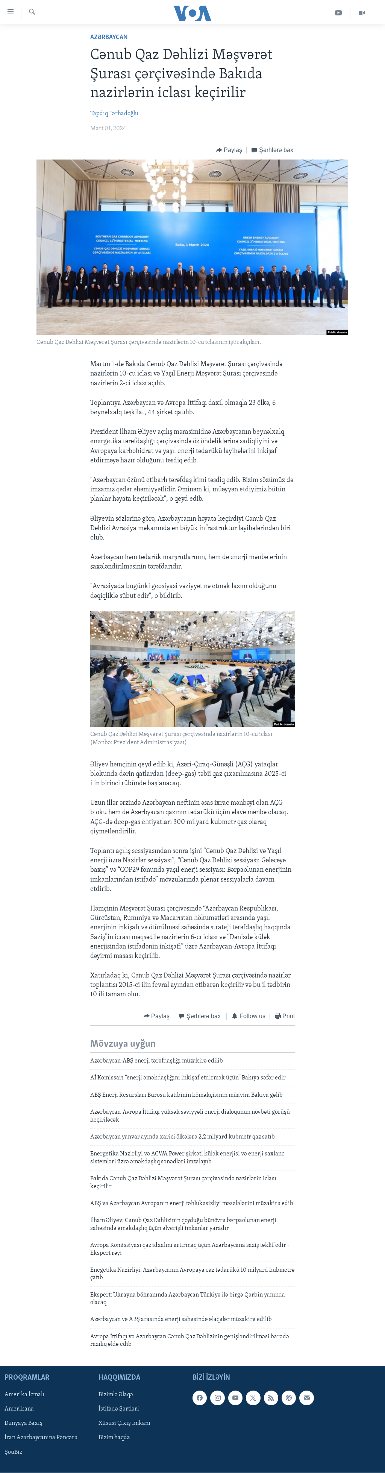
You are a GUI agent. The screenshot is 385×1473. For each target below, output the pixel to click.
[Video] (361, 13)
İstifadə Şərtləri (119, 1409)
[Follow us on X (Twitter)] (253, 1398)
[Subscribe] (306, 1398)
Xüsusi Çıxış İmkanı (124, 1423)
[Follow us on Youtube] (235, 1398)
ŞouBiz (13, 1452)
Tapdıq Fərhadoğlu (114, 114)
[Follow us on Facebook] (199, 1398)
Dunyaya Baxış (23, 1423)
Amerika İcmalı (24, 1395)
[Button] (229, 150)
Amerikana (19, 1409)
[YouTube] (338, 13)
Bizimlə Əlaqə (116, 1395)
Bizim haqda (114, 1438)
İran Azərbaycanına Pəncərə (41, 1438)
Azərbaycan (109, 37)
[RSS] (271, 1398)
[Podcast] (289, 1398)
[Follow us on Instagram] (217, 1398)
